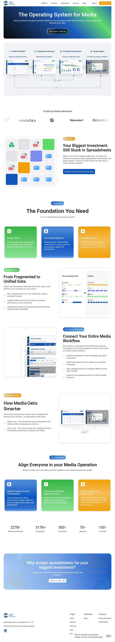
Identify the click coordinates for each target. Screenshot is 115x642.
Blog (71, 630)
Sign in (86, 618)
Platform (73, 622)
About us (73, 626)
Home (72, 618)
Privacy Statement (105, 618)
